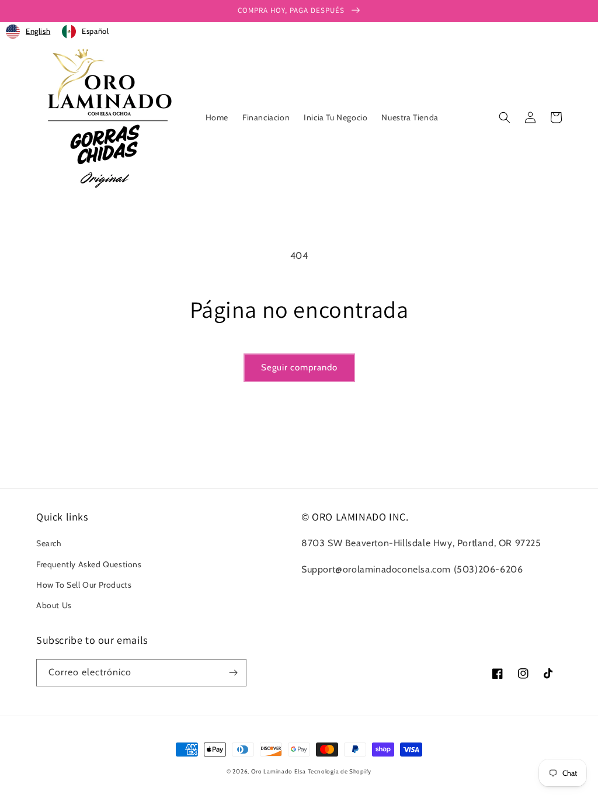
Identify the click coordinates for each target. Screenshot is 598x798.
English (38, 31)
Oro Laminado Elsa (278, 771)
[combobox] (28, 32)
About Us (54, 605)
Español (95, 31)
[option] (85, 32)
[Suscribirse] (233, 672)
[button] (504, 117)
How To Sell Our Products (83, 585)
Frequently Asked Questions (89, 564)
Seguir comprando (299, 367)
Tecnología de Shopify (339, 771)
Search (49, 543)
